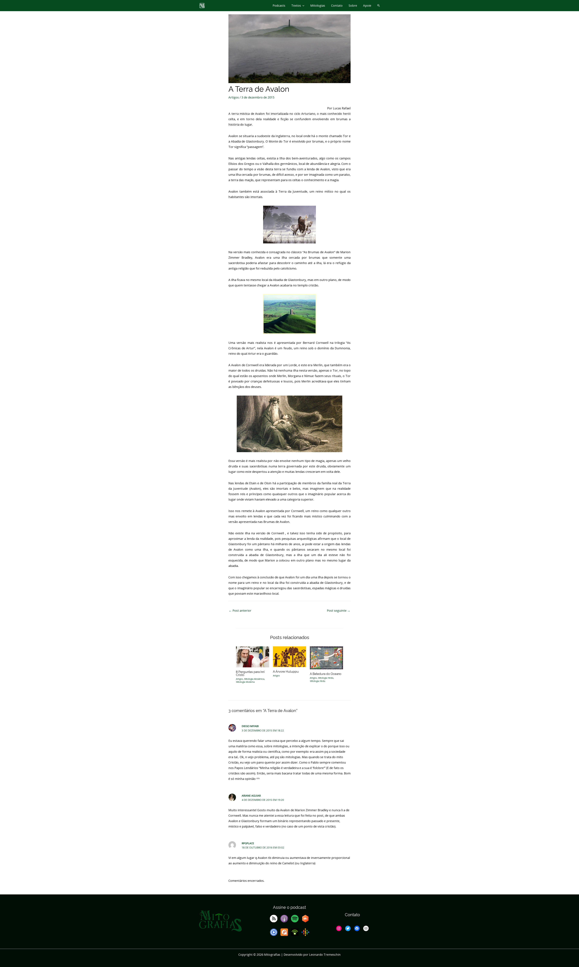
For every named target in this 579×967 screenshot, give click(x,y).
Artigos (233, 97)
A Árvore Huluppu (286, 671)
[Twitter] (348, 928)
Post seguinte (338, 611)
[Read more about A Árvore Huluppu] (289, 656)
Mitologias (317, 5)
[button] (302, 6)
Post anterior (240, 611)
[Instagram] (339, 928)
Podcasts (279, 5)
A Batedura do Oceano (325, 674)
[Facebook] (357, 928)
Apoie (367, 5)
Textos (296, 5)
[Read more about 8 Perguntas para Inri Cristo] (252, 657)
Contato (337, 5)
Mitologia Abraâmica (254, 678)
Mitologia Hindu (325, 677)
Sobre (353, 5)
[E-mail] (366, 928)
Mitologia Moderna (245, 681)
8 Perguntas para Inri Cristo (250, 673)
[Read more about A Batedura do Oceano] (326, 657)
